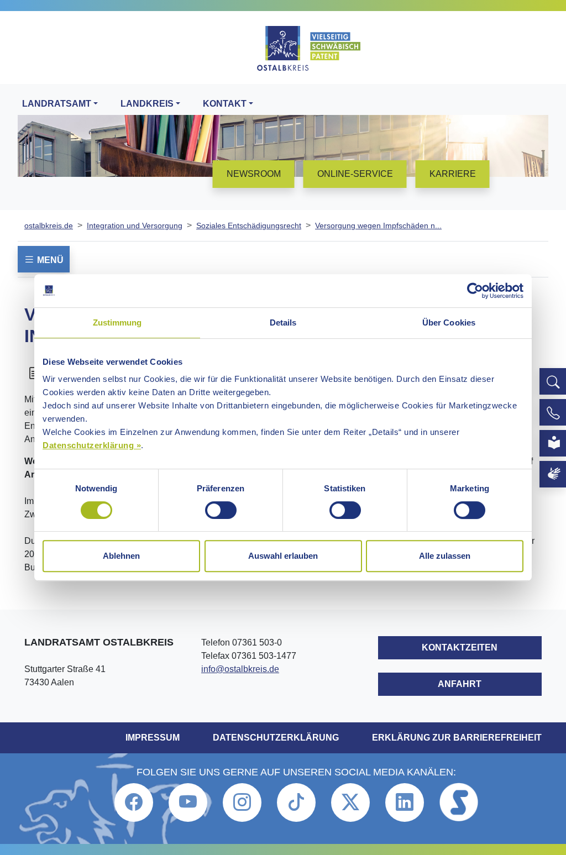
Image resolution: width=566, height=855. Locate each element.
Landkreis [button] (147, 103)
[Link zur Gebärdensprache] (552, 474)
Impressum (152, 737)
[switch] (221, 510)
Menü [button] (49, 260)
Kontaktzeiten (459, 647)
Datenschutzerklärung (276, 737)
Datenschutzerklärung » (92, 445)
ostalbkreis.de (48, 225)
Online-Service (355, 174)
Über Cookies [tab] (448, 322)
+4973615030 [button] (552, 412)
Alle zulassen (444, 555)
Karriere (452, 174)
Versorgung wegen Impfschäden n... (378, 225)
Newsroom (254, 174)
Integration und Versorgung (134, 225)
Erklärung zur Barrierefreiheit (457, 737)
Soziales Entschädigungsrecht (248, 225)
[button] (552, 381)
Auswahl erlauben (283, 555)
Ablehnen (121, 555)
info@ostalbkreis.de (240, 669)
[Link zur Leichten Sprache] (552, 443)
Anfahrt (459, 684)
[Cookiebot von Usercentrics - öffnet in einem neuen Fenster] (475, 290)
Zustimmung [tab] (117, 322)
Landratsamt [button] (56, 103)
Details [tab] (283, 322)
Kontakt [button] (225, 103)
